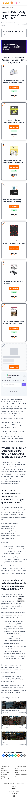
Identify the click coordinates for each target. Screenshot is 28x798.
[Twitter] (14, 796)
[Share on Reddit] (18, 755)
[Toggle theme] (24, 376)
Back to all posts (8, 7)
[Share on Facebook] (3, 755)
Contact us (14, 793)
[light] (20, 3)
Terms (14, 786)
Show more (8, 35)
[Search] (23, 2)
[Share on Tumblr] (21, 755)
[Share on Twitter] (6, 755)
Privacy (14, 789)
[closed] (26, 3)
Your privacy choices (14, 791)
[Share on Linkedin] (9, 755)
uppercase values (17, 596)
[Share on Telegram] (12, 755)
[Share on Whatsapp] (15, 755)
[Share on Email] (24, 755)
